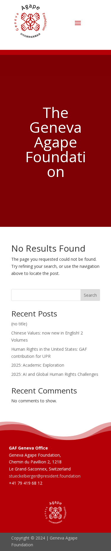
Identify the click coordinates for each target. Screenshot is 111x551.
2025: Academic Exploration (37, 365)
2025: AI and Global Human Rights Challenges (54, 374)
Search (90, 295)
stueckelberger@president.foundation (45, 476)
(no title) (19, 324)
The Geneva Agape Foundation (55, 141)
